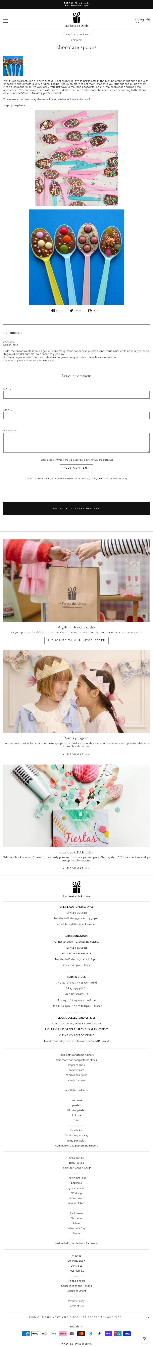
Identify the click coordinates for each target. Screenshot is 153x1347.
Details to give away (76, 1135)
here (22, 105)
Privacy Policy (89, 478)
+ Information (76, 868)
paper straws (76, 1070)
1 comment (76, 40)
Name (7, 389)
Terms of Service (112, 478)
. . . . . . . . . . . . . (76, 1085)
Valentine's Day (77, 1228)
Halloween (76, 1213)
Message (10, 430)
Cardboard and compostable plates (76, 1060)
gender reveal (76, 1188)
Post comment (76, 468)
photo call (76, 1115)
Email (7, 410)
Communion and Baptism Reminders (76, 1145)
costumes (76, 1100)
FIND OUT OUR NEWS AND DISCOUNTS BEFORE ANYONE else (75, 1317)
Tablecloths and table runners (76, 1055)
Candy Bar (77, 1130)
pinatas (76, 1105)
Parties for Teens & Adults (76, 1168)
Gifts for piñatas (76, 1110)
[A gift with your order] (76, 580)
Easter (76, 1233)
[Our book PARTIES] (76, 805)
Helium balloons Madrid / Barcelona (76, 1243)
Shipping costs (76, 1281)
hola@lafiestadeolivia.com (80, 924)
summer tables (76, 1203)
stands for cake (76, 1080)
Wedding (76, 1193)
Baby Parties (76, 1162)
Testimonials (76, 1270)
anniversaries (76, 1198)
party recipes (80, 34)
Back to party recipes (79, 508)
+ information (76, 754)
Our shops (76, 1265)
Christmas (76, 1218)
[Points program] (76, 691)
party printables (76, 1140)
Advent (77, 1223)
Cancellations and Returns (76, 1286)
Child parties (76, 1157)
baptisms (76, 1183)
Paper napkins (76, 1065)
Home (66, 34)
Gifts (76, 1120)
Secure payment (76, 1291)
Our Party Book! (77, 1260)
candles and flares (76, 1075)
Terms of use (76, 1306)
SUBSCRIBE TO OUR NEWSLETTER (76, 640)
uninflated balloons (76, 1090)
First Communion (76, 1178)
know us (76, 1255)
